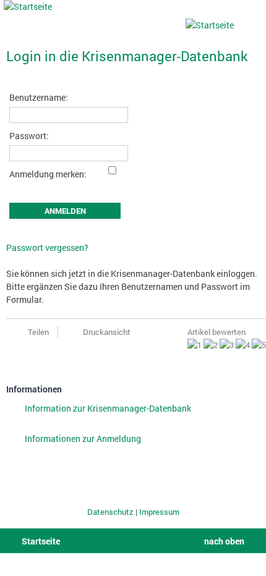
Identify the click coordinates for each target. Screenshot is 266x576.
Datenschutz (111, 511)
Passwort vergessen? (47, 247)
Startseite (41, 541)
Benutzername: (38, 97)
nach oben (224, 541)
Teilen (38, 331)
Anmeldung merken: (48, 174)
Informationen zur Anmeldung (83, 438)
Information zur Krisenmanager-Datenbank (108, 408)
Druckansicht (107, 331)
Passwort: (29, 136)
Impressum (159, 511)
